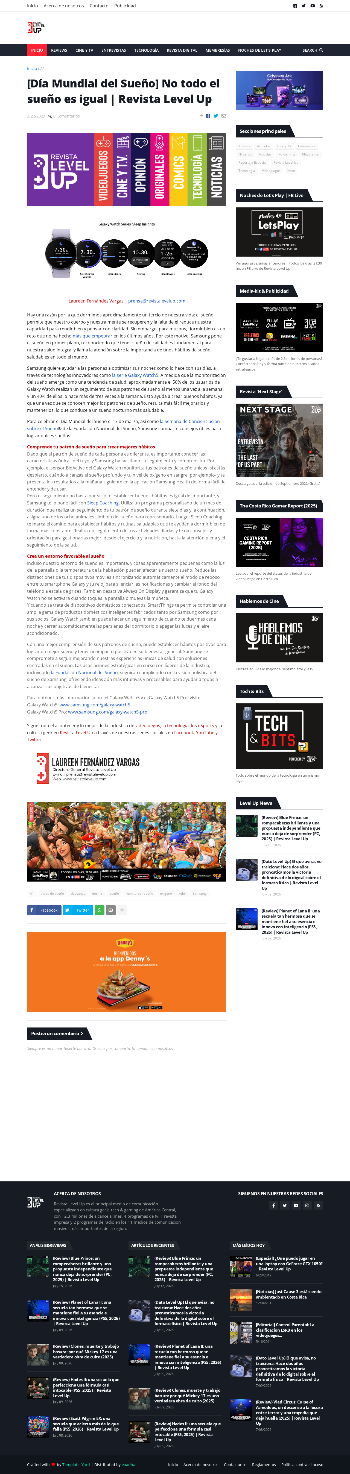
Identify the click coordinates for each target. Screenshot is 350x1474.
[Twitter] (216, 115)
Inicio (32, 6)
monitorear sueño (139, 893)
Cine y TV (284, 146)
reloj (182, 893)
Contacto (99, 6)
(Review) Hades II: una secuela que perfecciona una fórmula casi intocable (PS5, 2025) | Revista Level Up (86, 1387)
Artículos (263, 146)
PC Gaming (286, 154)
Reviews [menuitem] (59, 50)
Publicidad (125, 6)
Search (310, 50)
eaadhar (129, 1464)
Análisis (244, 146)
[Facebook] (208, 115)
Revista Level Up (285, 162)
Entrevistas (306, 146)
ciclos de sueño (52, 893)
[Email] (223, 115)
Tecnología (246, 170)
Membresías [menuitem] (218, 50)
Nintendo (245, 154)
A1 (42, 68)
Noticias (265, 154)
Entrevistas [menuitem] (113, 50)
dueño (114, 893)
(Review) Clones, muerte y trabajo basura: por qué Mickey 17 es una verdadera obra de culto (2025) (86, 1352)
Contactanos (235, 1464)
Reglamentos (264, 1464)
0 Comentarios (66, 116)
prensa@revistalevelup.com (156, 301)
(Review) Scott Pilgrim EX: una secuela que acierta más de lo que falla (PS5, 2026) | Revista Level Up (86, 1424)
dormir (97, 893)
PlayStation (310, 154)
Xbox (291, 170)
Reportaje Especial (252, 162)
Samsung (199, 893)
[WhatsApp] (99, 910)
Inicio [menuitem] (37, 50)
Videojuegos (271, 170)
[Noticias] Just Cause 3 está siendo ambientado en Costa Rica (289, 1294)
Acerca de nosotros (64, 6)
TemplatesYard (76, 1464)
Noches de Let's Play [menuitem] (259, 50)
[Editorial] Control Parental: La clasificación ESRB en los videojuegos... (285, 1330)
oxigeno (166, 893)
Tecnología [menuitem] (146, 50)
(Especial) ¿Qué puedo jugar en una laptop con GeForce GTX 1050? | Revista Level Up (289, 1264)
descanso (78, 893)
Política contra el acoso (302, 1464)
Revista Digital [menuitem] (182, 50)
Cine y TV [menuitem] (84, 50)
